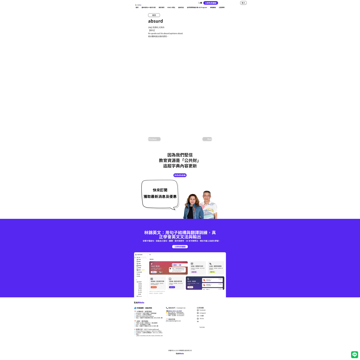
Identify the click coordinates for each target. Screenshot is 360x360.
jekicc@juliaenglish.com (173, 321)
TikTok (202, 318)
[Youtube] (198, 321)
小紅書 (202, 315)
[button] (200, 3)
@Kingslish (179, 312)
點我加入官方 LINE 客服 (175, 311)
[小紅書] (198, 316)
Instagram (203, 313)
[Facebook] (198, 310)
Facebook (203, 310)
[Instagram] (198, 313)
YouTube (202, 327)
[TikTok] (198, 319)
